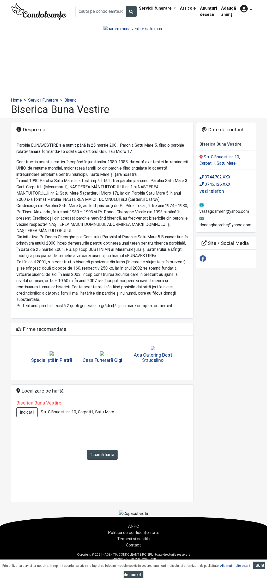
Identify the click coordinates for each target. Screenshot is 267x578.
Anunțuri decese (208, 11)
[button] (246, 9)
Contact (133, 545)
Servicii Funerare (43, 100)
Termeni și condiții (133, 538)
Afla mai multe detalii (235, 566)
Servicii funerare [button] (156, 8)
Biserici (70, 100)
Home (16, 100)
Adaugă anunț (228, 11)
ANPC (133, 526)
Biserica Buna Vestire (38, 403)
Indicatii (27, 412)
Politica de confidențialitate (133, 532)
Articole (188, 8)
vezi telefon (211, 191)
